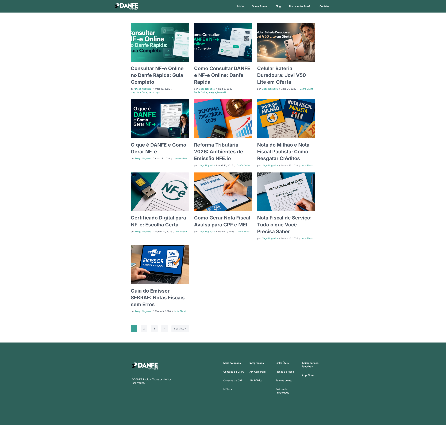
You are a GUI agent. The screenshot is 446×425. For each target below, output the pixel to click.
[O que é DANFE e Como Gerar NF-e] (160, 118)
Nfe (132, 92)
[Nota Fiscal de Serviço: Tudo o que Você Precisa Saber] (286, 191)
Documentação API (300, 6)
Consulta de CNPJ (233, 371)
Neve (117, 421)
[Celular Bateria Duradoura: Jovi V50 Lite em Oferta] (286, 42)
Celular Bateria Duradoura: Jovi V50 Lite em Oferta (281, 75)
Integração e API (217, 92)
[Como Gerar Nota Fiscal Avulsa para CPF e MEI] (223, 191)
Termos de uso (284, 380)
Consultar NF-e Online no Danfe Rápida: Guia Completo (157, 75)
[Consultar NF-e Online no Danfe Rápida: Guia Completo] (160, 42)
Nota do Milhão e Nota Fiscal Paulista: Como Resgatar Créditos (283, 151)
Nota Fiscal (141, 92)
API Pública (256, 380)
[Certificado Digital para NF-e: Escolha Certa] (160, 191)
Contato (324, 6)
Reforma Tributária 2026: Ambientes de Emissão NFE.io (218, 151)
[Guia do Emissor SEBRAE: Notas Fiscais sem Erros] (160, 264)
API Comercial (257, 371)
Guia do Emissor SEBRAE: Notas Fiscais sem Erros (158, 297)
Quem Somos (259, 6)
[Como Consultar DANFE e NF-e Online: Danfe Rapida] (223, 42)
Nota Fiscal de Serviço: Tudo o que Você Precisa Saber (284, 224)
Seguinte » (180, 328)
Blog (278, 6)
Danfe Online (200, 92)
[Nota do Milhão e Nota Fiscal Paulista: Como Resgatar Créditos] (286, 118)
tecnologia (154, 92)
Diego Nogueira (143, 89)
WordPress (142, 421)
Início (240, 6)
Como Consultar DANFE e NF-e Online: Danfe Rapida (222, 75)
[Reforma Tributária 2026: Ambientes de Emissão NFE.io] (223, 118)
